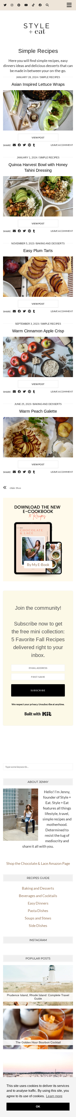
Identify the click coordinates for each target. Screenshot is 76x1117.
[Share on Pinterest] (29, 145)
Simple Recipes (50, 77)
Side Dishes (38, 925)
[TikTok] (33, 5)
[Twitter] (5, 5)
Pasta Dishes (38, 910)
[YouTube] (26, 5)
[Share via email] (14, 145)
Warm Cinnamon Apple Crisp (38, 331)
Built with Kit (38, 713)
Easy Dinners (38, 903)
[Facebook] (40, 5)
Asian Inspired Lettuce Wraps (38, 84)
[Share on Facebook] (19, 145)
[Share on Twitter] (24, 145)
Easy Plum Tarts (38, 250)
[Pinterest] (18, 5)
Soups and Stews (38, 918)
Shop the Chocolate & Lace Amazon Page (38, 863)
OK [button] (38, 1106)
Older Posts (15, 487)
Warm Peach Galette (38, 411)
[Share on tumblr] (34, 145)
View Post (38, 137)
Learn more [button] (54, 1096)
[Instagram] (12, 5)
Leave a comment (62, 144)
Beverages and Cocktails (38, 895)
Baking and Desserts (50, 243)
